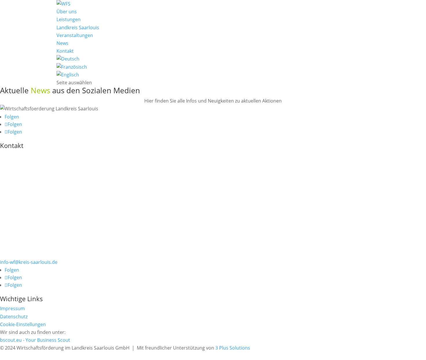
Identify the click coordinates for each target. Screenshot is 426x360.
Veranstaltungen (75, 35)
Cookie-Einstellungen (23, 324)
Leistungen (69, 19)
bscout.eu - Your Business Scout (35, 340)
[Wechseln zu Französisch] (72, 67)
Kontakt (65, 51)
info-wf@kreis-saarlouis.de (28, 262)
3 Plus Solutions (232, 348)
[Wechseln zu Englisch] (68, 75)
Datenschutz (14, 316)
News (62, 43)
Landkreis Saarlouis (78, 27)
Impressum (12, 308)
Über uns (67, 11)
